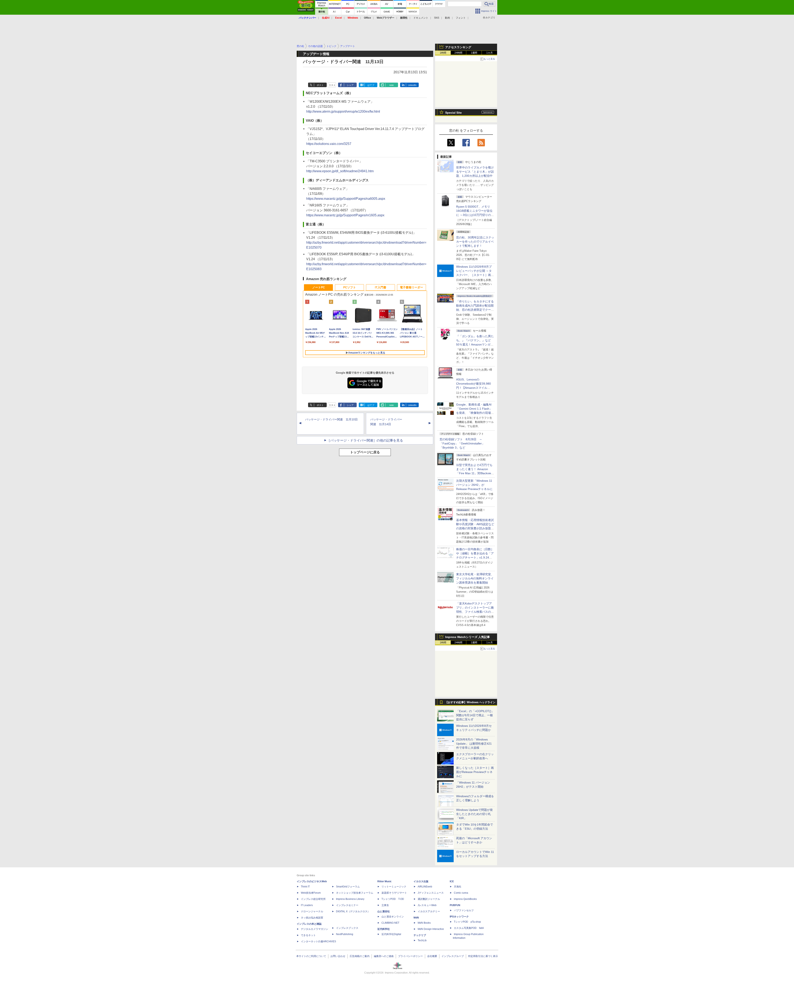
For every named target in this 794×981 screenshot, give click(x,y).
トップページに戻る (365, 452)
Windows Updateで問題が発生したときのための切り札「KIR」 (474, 814)
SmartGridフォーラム (348, 886)
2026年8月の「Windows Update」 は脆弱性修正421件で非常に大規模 (474, 743)
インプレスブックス (347, 928)
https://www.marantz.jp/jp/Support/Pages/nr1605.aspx (345, 215)
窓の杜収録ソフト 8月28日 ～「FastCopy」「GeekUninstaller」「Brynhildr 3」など (462, 443)
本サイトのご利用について (311, 956)
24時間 (458, 52)
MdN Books (424, 922)
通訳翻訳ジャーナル (429, 899)
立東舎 (385, 905)
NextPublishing (344, 934)
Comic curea (461, 892)
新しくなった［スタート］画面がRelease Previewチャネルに (475, 772)
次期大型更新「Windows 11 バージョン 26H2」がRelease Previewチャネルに (474, 485)
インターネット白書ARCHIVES (318, 941)
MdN (416, 917)
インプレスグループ (452, 956)
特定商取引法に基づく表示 (483, 956)
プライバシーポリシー (410, 956)
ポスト (320, 85)
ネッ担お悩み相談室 (312, 917)
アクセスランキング (458, 47)
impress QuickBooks (465, 899)
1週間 (474, 52)
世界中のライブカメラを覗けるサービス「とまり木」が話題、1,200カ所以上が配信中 (475, 171)
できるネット (308, 935)
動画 (447, 17)
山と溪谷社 (383, 911)
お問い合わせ (337, 956)
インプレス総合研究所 (313, 899)
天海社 (457, 886)
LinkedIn (412, 85)
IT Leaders (307, 905)
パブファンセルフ (464, 910)
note (391, 85)
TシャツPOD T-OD (392, 899)
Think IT (305, 886)
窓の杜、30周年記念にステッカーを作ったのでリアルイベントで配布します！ (475, 241)
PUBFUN (455, 905)
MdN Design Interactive (431, 929)
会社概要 (432, 956)
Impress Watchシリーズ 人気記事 (467, 637)
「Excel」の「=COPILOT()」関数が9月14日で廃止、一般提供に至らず (475, 715)
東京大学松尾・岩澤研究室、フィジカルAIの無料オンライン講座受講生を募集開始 (475, 578)
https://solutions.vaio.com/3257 (328, 144)
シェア (350, 85)
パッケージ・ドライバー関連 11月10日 (331, 419)
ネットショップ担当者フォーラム (354, 892)
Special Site (453, 112)
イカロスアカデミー (429, 911)
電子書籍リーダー (411, 287)
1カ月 (489, 52)
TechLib (422, 940)
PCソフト (349, 287)
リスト (332, 85)
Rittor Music (384, 881)
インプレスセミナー (347, 905)
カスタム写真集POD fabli (469, 928)
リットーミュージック (393, 886)
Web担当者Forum (311, 892)
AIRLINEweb (425, 886)
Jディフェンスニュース (431, 892)
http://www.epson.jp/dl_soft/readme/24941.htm (340, 171)
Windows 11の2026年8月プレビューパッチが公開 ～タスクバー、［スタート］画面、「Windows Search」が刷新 (474, 275)
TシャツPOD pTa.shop (467, 921)
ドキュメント (420, 17)
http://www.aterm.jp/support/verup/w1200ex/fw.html (343, 111)
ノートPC (318, 287)
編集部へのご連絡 (384, 956)
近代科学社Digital (391, 934)
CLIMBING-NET (390, 922)
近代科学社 (383, 929)
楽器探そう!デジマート (394, 892)
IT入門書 (380, 287)
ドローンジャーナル (312, 911)
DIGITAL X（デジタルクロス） (353, 911)
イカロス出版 (421, 881)
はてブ (370, 85)
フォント (461, 17)
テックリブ (420, 935)
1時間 (443, 52)
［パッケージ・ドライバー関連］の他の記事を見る (365, 440)
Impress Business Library (350, 899)
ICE (452, 881)
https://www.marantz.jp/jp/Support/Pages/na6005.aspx (345, 198)
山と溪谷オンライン (392, 916)
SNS (436, 17)
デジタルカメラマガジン (314, 929)
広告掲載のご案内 (359, 956)
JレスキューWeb (427, 905)
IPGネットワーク (459, 916)
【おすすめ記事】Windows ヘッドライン (470, 702)
